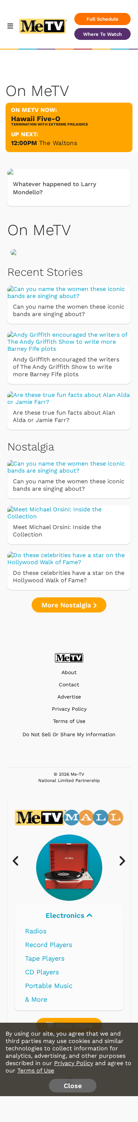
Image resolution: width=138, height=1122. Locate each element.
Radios (35, 931)
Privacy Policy (69, 709)
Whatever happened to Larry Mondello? (54, 188)
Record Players (48, 944)
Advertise (69, 696)
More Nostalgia (67, 605)
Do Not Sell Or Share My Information (69, 734)
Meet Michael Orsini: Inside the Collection (57, 531)
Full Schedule (102, 19)
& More (36, 999)
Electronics (66, 915)
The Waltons (58, 143)
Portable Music (48, 985)
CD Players (42, 972)
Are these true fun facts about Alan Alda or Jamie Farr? (64, 416)
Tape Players (44, 958)
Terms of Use (69, 721)
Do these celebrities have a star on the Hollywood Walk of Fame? (68, 576)
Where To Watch (102, 34)
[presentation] (19, 861)
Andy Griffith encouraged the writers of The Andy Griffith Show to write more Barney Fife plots (66, 367)
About (69, 672)
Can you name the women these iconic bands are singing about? (68, 310)
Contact (69, 684)
